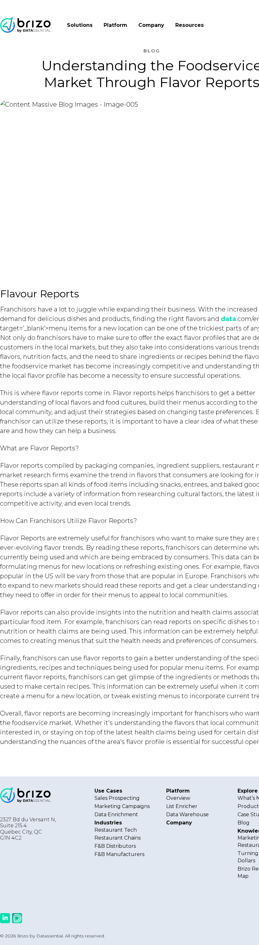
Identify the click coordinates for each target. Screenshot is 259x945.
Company (151, 25)
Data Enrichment (116, 814)
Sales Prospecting (117, 798)
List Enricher (181, 806)
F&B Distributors (115, 846)
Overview (178, 798)
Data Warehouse (187, 814)
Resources (189, 25)
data (228, 319)
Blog (244, 823)
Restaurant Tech (115, 830)
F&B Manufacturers (119, 854)
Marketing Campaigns (122, 806)
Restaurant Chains (117, 838)
